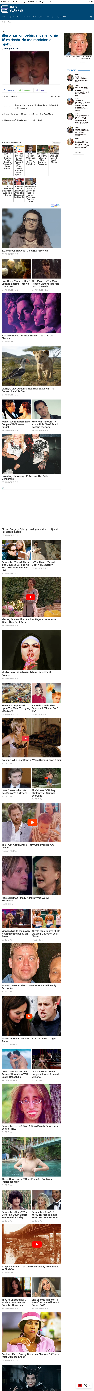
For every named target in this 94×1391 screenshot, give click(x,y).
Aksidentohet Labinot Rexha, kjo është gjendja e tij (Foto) (81, 79)
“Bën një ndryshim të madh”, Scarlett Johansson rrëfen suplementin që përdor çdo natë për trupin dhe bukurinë (82, 120)
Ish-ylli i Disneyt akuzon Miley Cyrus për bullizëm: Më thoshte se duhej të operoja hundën (82, 144)
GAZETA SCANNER (11, 96)
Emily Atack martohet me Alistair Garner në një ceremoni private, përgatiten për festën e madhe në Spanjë (82, 105)
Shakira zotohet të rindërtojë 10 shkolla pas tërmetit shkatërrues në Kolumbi (82, 132)
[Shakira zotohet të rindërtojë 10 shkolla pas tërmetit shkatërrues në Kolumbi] (70, 129)
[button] (91, 16)
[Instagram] (92, 1)
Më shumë (77, 153)
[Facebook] (89, 1)
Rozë (9, 22)
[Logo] (13, 9)
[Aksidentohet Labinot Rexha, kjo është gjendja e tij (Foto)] (70, 77)
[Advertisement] (31, 136)
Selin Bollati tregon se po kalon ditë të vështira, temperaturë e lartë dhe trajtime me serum (82, 91)
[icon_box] (54, 2)
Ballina (4, 22)
